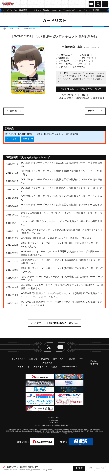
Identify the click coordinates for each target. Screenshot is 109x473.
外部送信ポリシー (54, 420)
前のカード (16, 111)
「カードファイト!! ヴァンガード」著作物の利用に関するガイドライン (54, 425)
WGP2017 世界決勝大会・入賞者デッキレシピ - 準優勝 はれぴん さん (56, 238)
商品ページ (28, 139)
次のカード (93, 111)
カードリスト (14, 28)
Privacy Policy (47, 470)
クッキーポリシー (54, 422)
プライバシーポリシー (54, 417)
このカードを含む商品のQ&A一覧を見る (56, 323)
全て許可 (79, 468)
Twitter (48, 347)
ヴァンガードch (91, 4)
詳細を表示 (100, 468)
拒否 (90, 468)
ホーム (4, 28)
